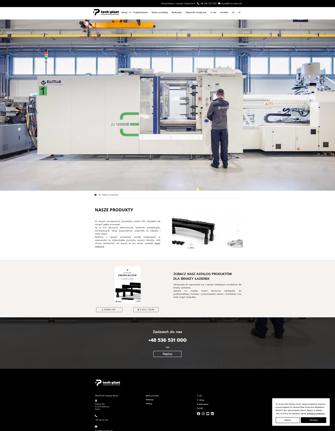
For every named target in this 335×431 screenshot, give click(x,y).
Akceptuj (313, 420)
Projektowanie (140, 12)
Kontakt (224, 12)
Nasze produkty (160, 12)
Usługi (201, 400)
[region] (301, 412)
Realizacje (177, 12)
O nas (213, 12)
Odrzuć (287, 420)
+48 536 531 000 (208, 3)
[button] (176, 231)
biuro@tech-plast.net (231, 3)
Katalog (149, 403)
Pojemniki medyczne (196, 12)
